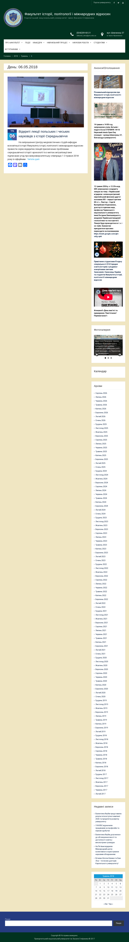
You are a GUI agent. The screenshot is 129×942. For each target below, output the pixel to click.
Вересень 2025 (101, 436)
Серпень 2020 (101, 673)
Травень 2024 (101, 498)
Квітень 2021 (100, 642)
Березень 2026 (101, 413)
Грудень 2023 (101, 518)
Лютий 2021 (100, 650)
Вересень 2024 (101, 483)
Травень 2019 (101, 720)
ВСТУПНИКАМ (11, 49)
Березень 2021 (101, 646)
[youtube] (123, 2)
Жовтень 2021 (101, 619)
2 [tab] (108, 358)
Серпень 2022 (101, 580)
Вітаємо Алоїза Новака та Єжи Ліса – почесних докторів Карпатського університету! (108, 860)
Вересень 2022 (101, 576)
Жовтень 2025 (101, 432)
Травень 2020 (101, 681)
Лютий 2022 (100, 603)
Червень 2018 (101, 755)
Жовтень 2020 (101, 665)
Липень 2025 (100, 444)
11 (112, 887)
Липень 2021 (100, 630)
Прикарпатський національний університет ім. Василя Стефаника (61, 939)
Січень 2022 (100, 607)
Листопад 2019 (101, 704)
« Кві (105, 904)
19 (116, 891)
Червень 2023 (101, 541)
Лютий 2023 (100, 557)
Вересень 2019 (101, 712)
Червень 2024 (101, 494)
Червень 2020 (101, 677)
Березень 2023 (101, 553)
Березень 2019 (101, 728)
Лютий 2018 (100, 770)
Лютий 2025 (100, 463)
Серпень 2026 (101, 393)
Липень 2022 (100, 584)
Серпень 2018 (101, 751)
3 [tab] (111, 358)
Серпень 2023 (101, 533)
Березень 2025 (101, 459)
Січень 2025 (100, 467)
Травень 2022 (101, 592)
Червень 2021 (101, 634)
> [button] (119, 355)
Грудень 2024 (101, 471)
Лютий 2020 (100, 693)
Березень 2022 (101, 599)
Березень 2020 (101, 689)
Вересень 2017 (101, 786)
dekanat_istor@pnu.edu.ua (86, 36)
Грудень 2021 (101, 611)
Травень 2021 (101, 638)
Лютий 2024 (100, 510)
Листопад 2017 (101, 778)
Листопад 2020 (101, 662)
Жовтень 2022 (101, 572)
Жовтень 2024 (101, 479)
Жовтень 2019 (101, 708)
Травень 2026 (101, 405)
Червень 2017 (101, 790)
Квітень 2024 (100, 502)
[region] (108, 345)
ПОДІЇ (27, 43)
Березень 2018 (101, 767)
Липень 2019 (100, 716)
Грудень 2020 (101, 658)
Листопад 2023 (101, 522)
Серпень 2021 (101, 627)
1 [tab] (105, 358)
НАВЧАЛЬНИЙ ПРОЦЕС (57, 43)
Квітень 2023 (100, 549)
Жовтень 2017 (101, 782)
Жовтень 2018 (101, 743)
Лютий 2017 (100, 794)
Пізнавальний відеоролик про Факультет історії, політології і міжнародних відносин (107, 95)
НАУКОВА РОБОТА (81, 43)
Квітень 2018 (100, 763)
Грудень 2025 (101, 424)
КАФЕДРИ (37, 43)
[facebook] (114, 2)
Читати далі (33, 159)
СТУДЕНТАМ (99, 43)
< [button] (97, 355)
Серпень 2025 (101, 440)
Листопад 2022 (101, 568)
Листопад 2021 (101, 615)
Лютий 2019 (100, 732)
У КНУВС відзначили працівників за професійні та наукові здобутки (107, 828)
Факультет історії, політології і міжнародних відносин (67, 14)
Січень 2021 (100, 654)
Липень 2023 (100, 537)
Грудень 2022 (101, 564)
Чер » (111, 904)
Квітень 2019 (100, 724)
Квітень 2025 (100, 455)
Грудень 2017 (101, 774)
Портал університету (102, 3)
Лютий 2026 (100, 416)
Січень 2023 (100, 560)
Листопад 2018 (101, 739)
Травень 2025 (101, 451)
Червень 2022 (101, 588)
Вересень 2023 (101, 529)
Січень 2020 (100, 697)
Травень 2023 (101, 545)
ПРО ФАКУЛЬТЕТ (12, 43)
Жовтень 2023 (101, 525)
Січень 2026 (100, 420)
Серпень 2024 (101, 486)
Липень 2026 (100, 397)
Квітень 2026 (100, 409)
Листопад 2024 (101, 475)
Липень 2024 (100, 490)
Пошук (7, 919)
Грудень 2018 (101, 735)
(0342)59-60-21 (84, 33)
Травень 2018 (101, 759)
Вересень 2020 (101, 669)
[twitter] (118, 2)
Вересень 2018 (101, 747)
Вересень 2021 (101, 623)
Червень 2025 (101, 448)
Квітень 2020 (100, 685)
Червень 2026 (101, 401)
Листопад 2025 (101, 428)
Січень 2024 (100, 514)
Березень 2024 (101, 506)
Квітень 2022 (100, 595)
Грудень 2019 (101, 700)
